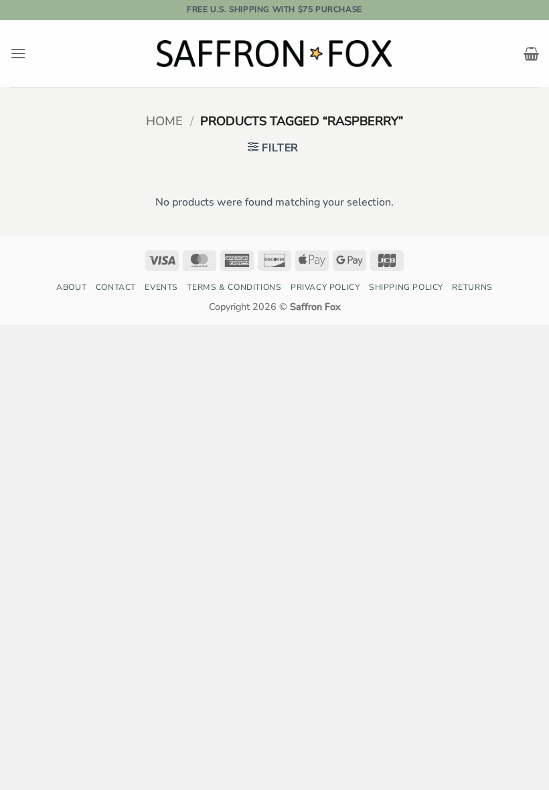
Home (164, 120)
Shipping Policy (406, 287)
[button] (18, 53)
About (71, 287)
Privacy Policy (325, 287)
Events (161, 287)
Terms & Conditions (234, 287)
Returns (472, 287)
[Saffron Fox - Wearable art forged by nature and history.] (275, 53)
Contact (116, 287)
